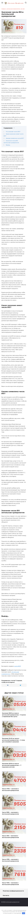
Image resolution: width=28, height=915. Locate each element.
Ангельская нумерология (13, 8)
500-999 (22, 8)
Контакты (6, 895)
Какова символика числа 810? (15, 138)
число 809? (17, 666)
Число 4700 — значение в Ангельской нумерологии (10, 789)
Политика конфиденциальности (13, 891)
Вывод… (8, 145)
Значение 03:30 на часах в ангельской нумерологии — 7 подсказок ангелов (11, 765)
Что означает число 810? (13, 131)
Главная (3, 8)
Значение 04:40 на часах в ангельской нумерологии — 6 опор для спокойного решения (13, 740)
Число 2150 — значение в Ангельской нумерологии (10, 836)
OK (23, 913)
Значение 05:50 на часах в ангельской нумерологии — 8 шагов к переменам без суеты (14, 714)
